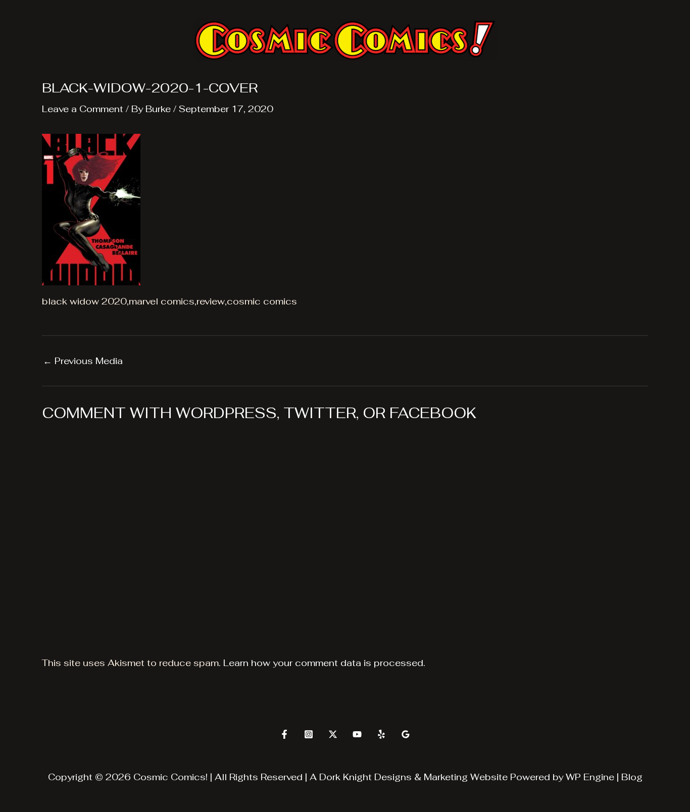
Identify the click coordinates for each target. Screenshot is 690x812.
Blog (632, 777)
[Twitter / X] (332, 734)
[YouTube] (357, 734)
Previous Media (83, 361)
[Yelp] (381, 734)
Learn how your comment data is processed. (324, 663)
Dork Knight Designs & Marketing (393, 777)
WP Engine (590, 777)
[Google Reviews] (405, 734)
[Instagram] (308, 734)
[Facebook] (284, 734)
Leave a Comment (82, 109)
